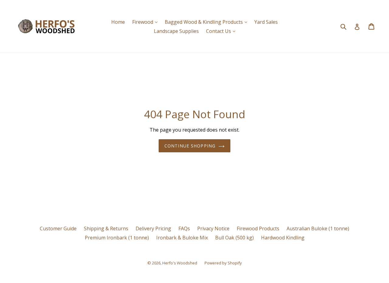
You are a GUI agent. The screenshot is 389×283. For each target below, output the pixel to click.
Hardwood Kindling (283, 237)
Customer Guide (58, 228)
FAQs (184, 228)
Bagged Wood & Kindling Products (207, 21)
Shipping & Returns (106, 228)
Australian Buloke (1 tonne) (318, 228)
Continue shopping (189, 146)
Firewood (146, 21)
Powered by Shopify (223, 263)
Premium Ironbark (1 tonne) (117, 237)
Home (118, 22)
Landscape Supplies (176, 31)
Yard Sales (266, 22)
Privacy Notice (213, 228)
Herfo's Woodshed (179, 263)
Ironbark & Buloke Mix (182, 237)
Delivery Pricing (153, 228)
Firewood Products (258, 228)
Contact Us (222, 30)
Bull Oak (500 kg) (234, 237)
